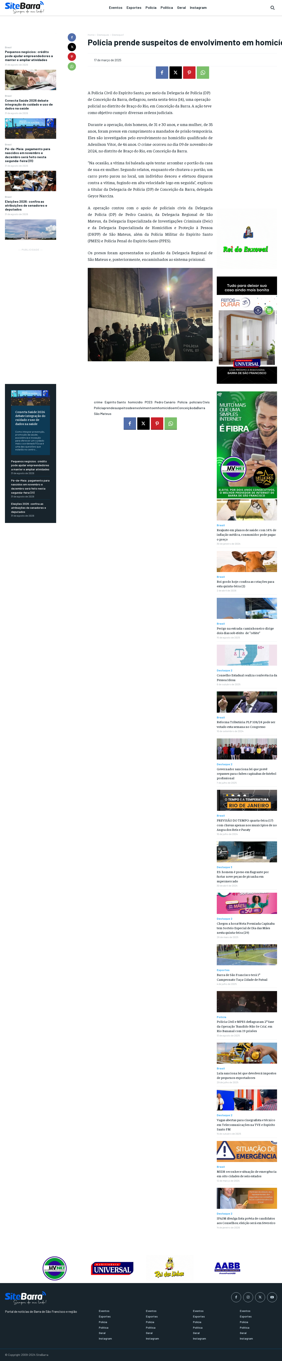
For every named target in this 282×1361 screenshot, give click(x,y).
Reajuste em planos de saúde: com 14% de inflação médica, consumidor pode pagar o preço (246, 534)
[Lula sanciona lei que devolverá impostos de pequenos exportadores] (247, 1053)
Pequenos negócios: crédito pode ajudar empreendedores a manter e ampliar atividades (29, 55)
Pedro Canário (165, 402)
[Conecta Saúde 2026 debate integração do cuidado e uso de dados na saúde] (30, 128)
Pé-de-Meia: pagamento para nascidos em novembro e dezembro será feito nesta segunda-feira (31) (27, 155)
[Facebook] (72, 37)
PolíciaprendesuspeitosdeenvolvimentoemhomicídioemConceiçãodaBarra (149, 408)
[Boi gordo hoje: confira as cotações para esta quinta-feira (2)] (247, 561)
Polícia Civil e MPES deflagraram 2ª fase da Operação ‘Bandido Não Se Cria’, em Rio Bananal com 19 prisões (245, 1026)
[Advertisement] (30, 314)
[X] (72, 47)
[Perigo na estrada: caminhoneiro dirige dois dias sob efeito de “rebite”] (247, 608)
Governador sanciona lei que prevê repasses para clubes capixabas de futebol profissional (246, 773)
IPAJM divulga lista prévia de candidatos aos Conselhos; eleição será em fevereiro (246, 1220)
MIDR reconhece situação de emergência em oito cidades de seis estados (246, 1173)
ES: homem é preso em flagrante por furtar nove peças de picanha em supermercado (243, 876)
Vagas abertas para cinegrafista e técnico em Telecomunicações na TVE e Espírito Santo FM (246, 1124)
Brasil (8, 47)
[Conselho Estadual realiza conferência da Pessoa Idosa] (247, 655)
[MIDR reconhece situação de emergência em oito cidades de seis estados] (247, 1151)
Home (91, 34)
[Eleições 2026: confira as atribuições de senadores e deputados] (30, 229)
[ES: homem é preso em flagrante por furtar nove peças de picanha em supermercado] (247, 851)
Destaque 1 (118, 34)
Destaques (103, 34)
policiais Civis (200, 402)
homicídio (135, 402)
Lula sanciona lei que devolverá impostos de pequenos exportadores (246, 1075)
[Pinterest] (72, 57)
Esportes (223, 970)
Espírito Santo (115, 402)
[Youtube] (272, 1297)
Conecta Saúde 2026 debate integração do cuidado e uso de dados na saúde (29, 104)
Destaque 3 (224, 867)
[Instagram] (248, 1297)
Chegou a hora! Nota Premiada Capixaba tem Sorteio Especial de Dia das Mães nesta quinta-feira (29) (246, 928)
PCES (149, 402)
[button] (272, 7)
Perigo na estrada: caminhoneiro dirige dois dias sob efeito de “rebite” (245, 630)
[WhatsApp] (72, 66)
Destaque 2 (224, 670)
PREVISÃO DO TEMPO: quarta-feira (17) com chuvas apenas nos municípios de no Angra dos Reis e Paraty (247, 824)
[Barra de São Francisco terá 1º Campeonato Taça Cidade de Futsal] (247, 954)
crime (98, 402)
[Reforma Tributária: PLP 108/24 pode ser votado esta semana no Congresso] (247, 701)
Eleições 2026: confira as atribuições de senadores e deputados (26, 205)
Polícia (182, 402)
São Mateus (102, 414)
